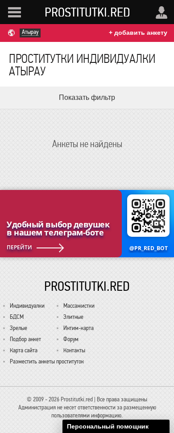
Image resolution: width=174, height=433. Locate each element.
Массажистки (79, 305)
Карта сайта (23, 350)
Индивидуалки (27, 305)
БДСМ (17, 317)
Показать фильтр (87, 97)
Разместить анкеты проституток (47, 361)
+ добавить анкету (138, 32)
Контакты (74, 350)
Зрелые (18, 328)
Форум (71, 339)
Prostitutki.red (87, 12)
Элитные (73, 317)
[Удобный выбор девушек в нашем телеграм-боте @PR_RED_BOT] (87, 223)
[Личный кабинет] (161, 12)
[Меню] (14, 12)
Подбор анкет (25, 339)
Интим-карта (78, 328)
